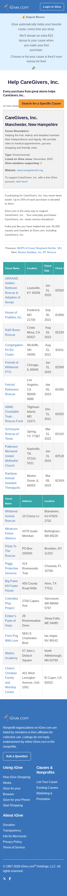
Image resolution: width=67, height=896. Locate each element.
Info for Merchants (14, 836)
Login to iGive (52, 6)
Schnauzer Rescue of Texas (12, 434)
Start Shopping (13, 805)
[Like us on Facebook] (10, 878)
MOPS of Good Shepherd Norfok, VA (38, 248)
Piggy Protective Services (11, 568)
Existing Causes (47, 787)
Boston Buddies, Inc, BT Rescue (37, 252)
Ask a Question (17, 756)
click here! (22, 181)
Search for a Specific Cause (41, 103)
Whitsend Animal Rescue (11, 516)
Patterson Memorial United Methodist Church (11, 456)
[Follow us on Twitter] (4, 878)
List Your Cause (47, 781)
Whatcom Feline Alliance (11, 533)
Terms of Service (14, 847)
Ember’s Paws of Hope (10, 620)
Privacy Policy (12, 841)
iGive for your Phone (16, 799)
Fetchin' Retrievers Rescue (12, 389)
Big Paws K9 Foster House (11, 585)
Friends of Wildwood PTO (11, 367)
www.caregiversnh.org (30, 170)
